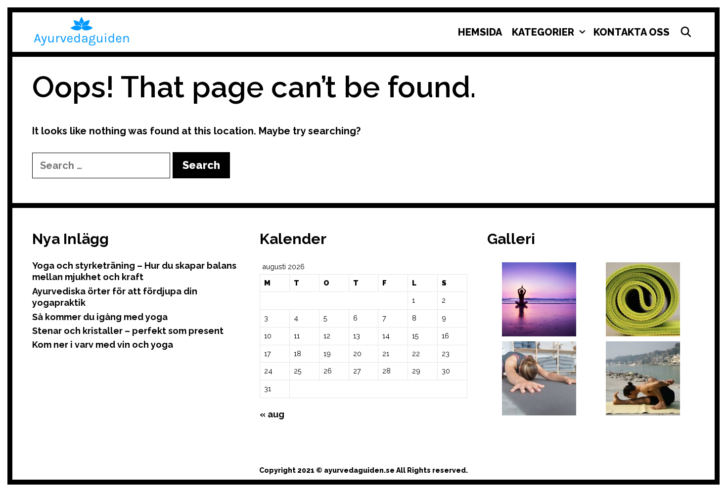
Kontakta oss (631, 32)
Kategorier (543, 32)
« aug (272, 414)
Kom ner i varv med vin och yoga (102, 344)
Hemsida (480, 32)
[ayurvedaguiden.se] (81, 30)
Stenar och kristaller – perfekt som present (128, 331)
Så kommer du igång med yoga (100, 317)
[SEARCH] (686, 32)
